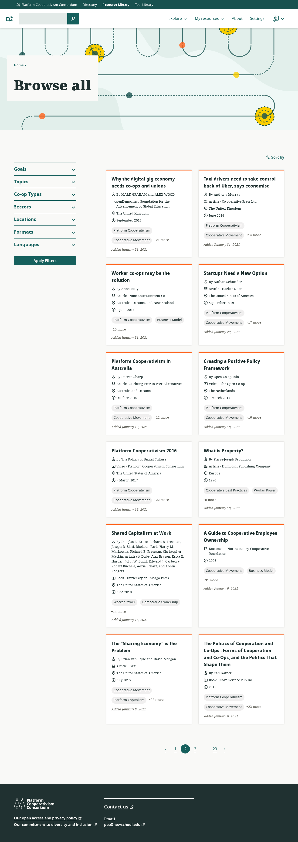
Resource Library (115, 4)
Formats (23, 232)
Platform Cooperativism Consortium (48, 4)
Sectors (22, 207)
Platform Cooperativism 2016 (144, 450)
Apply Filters (45, 261)
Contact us (116, 806)
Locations (25, 219)
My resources (207, 18)
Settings (257, 18)
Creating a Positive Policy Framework (232, 365)
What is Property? (223, 450)
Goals (20, 169)
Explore (175, 18)
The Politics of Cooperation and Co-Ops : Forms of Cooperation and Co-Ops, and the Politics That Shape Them (240, 654)
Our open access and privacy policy (45, 818)
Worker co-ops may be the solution (141, 277)
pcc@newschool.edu (122, 824)
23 (215, 749)
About (237, 18)
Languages (26, 244)
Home (19, 65)
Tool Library (144, 4)
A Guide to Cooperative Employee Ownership (240, 537)
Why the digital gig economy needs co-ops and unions (143, 182)
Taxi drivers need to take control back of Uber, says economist (240, 182)
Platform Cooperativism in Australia (141, 365)
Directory (90, 4)
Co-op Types (28, 194)
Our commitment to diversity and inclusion (53, 824)
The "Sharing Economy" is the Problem (144, 647)
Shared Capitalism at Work (141, 533)
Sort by (277, 157)
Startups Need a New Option (235, 273)
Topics (21, 181)
